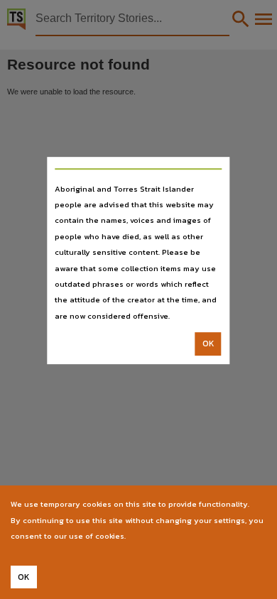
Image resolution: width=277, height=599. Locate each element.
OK (208, 343)
